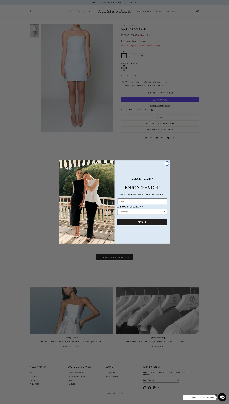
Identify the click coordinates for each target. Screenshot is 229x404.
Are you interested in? (130, 207)
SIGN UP (142, 222)
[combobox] (141, 212)
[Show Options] (165, 212)
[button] (222, 397)
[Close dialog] (167, 163)
